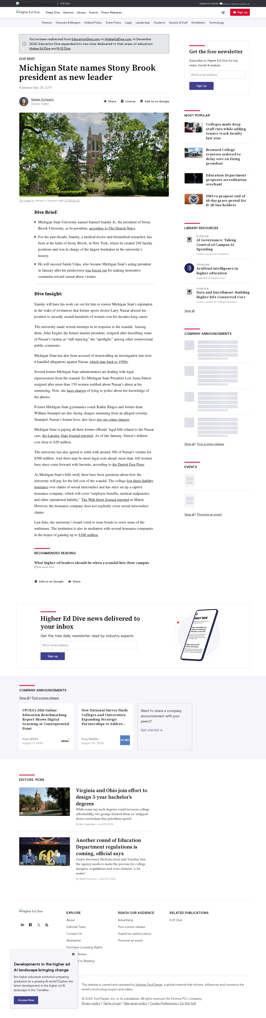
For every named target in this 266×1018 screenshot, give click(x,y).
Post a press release (210, 444)
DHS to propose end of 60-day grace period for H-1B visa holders (226, 200)
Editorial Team (76, 927)
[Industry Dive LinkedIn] (22, 925)
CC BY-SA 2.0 (72, 200)
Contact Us (74, 934)
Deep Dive (53, 12)
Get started (151, 730)
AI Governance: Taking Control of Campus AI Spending (216, 244)
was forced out (96, 270)
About (70, 920)
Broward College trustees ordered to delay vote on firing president (223, 156)
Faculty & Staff (178, 22)
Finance (47, 22)
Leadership (143, 22)
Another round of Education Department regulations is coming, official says (108, 847)
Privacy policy (91, 1003)
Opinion (68, 12)
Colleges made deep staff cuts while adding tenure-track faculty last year (226, 131)
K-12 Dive (65, 3)
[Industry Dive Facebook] (30, 925)
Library (81, 12)
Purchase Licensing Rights (84, 947)
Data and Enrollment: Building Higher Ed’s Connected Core (223, 294)
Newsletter (73, 940)
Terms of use (112, 1003)
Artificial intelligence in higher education (217, 270)
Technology (216, 22)
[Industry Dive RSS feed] (47, 925)
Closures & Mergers (68, 22)
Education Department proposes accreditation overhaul (226, 180)
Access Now (26, 1000)
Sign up (242, 12)
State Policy (113, 22)
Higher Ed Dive (39, 48)
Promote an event (209, 514)
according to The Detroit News (112, 228)
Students (159, 22)
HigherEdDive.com (118, 39)
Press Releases (111, 12)
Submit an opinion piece (134, 934)
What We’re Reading (80, 961)
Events (93, 12)
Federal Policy (93, 22)
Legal (128, 22)
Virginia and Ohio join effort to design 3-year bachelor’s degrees (111, 797)
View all (189, 311)
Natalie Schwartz (42, 99)
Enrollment (198, 22)
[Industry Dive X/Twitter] (38, 925)
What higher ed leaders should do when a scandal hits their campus (91, 562)
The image (25, 200)
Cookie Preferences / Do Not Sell (173, 1003)
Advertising (125, 920)
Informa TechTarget (149, 984)
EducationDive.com (86, 39)
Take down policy (135, 1003)
